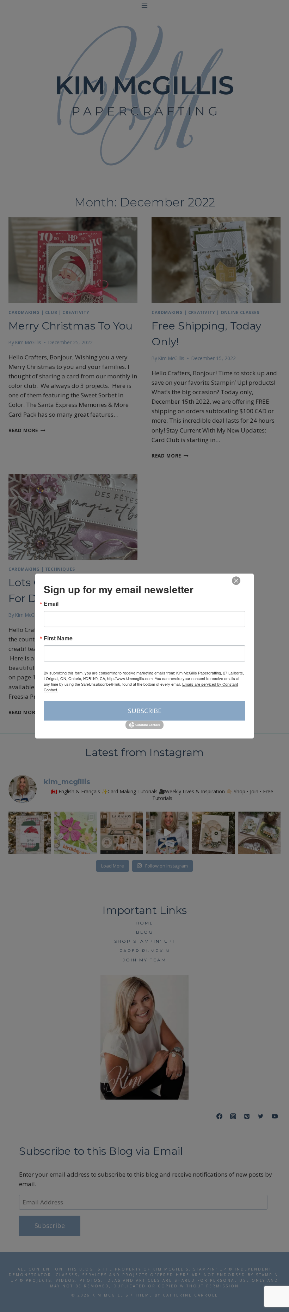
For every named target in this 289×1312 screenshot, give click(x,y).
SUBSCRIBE (144, 710)
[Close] (236, 580)
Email (51, 604)
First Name (58, 638)
